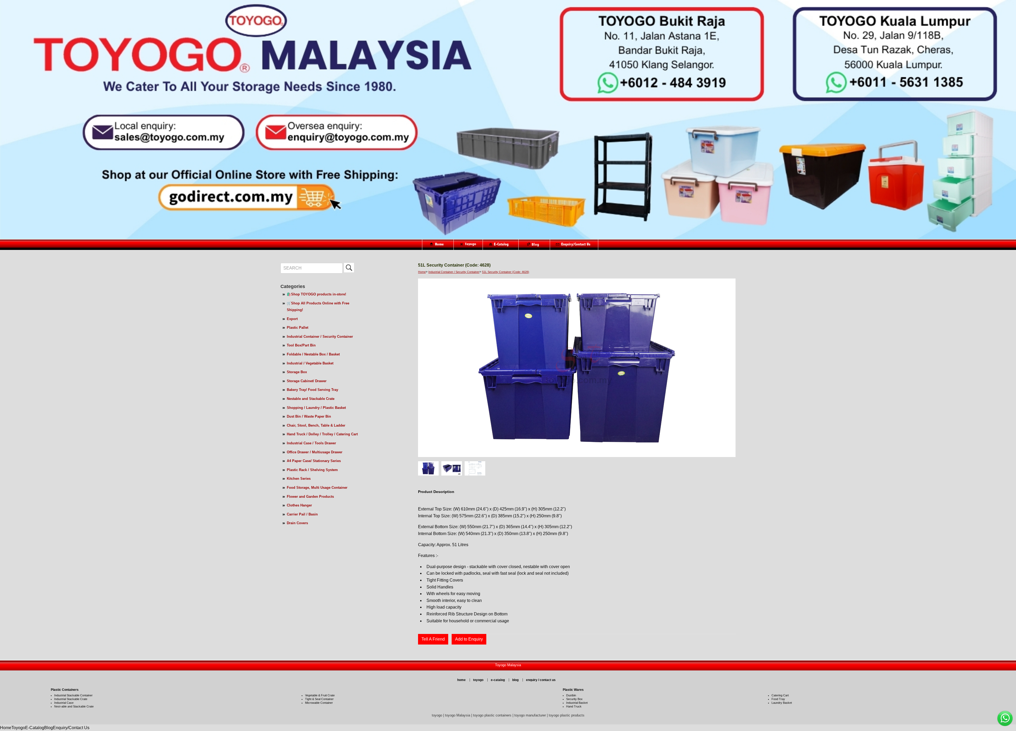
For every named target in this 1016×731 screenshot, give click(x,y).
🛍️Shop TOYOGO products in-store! (316, 294)
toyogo (478, 680)
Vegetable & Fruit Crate (320, 695)
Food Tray (778, 699)
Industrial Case (64, 702)
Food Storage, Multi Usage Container (317, 488)
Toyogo (18, 727)
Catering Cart (780, 695)
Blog (48, 727)
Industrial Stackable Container (73, 695)
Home (422, 271)
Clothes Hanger (299, 505)
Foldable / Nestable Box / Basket (313, 354)
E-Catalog (34, 727)
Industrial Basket (577, 702)
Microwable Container (319, 702)
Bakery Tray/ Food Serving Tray (312, 390)
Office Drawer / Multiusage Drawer (314, 452)
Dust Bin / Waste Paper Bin (309, 416)
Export (292, 319)
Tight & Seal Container (319, 699)
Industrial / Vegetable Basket (310, 363)
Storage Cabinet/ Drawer (306, 381)
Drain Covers (297, 523)
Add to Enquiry (469, 639)
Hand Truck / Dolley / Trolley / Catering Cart (322, 434)
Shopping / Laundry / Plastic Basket (316, 408)
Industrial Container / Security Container (320, 337)
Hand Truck (574, 706)
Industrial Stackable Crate (70, 699)
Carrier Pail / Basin (302, 514)
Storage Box (297, 372)
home (461, 680)
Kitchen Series (299, 479)
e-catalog (498, 680)
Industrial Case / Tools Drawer (311, 443)
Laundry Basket (782, 702)
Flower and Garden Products (310, 497)
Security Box (574, 699)
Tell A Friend (433, 639)
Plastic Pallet (297, 328)
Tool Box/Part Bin (301, 345)
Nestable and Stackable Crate (310, 399)
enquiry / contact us (541, 680)
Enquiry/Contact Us (71, 727)
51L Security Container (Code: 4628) (505, 271)
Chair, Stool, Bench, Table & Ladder (316, 425)
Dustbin (571, 695)
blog (515, 680)
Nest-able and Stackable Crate (74, 706)
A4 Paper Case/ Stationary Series (314, 461)
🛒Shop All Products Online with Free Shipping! (318, 306)
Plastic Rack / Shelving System (312, 470)
